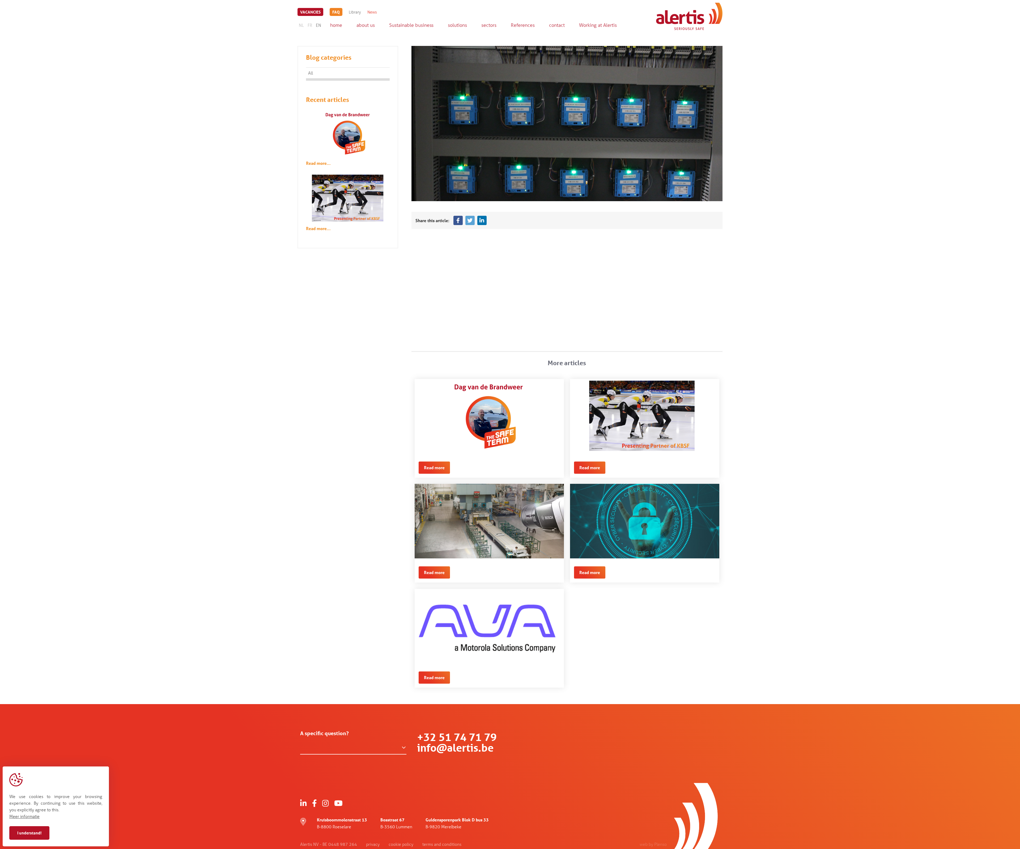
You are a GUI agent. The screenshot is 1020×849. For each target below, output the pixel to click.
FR (310, 25)
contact (557, 25)
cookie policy (401, 844)
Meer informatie (24, 816)
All (310, 73)
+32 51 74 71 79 (457, 737)
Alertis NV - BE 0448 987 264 (328, 844)
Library (355, 12)
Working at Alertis (598, 25)
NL (301, 25)
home (336, 25)
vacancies (310, 12)
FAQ (336, 12)
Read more (434, 467)
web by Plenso (653, 844)
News (372, 12)
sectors (488, 25)
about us (365, 25)
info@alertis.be (455, 747)
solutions (457, 25)
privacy (373, 844)
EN (318, 25)
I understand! (29, 832)
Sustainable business (411, 25)
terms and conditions (441, 844)
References (523, 25)
